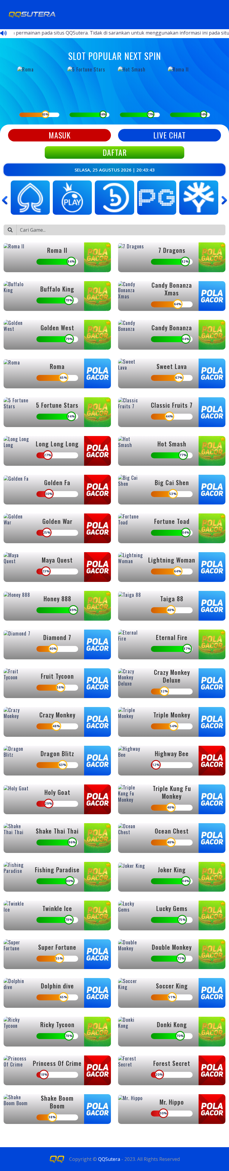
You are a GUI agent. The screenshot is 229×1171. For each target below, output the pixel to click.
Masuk (60, 135)
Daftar (115, 152)
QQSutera (109, 1159)
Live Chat (169, 135)
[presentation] (5, 199)
